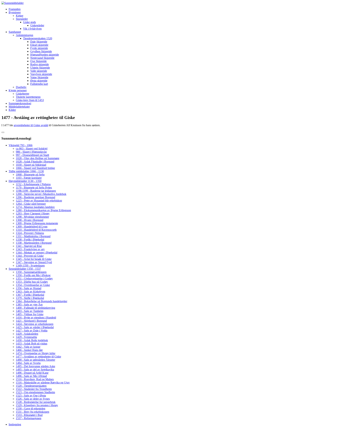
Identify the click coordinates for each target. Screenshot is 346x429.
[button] (15, 12)
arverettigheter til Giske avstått (31, 125)
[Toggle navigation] (2, 132)
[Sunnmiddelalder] (12, 3)
